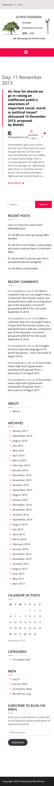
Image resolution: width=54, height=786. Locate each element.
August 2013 (20, 568)
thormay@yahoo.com (18, 137)
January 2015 (20, 499)
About (16, 411)
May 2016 (18, 450)
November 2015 (22, 480)
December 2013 (22, 554)
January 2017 (20, 430)
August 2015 (20, 495)
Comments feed (22, 689)
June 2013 (18, 573)
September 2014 (22, 519)
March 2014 (20, 539)
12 (15, 622)
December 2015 (22, 475)
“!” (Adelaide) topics (25, 226)
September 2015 (22, 490)
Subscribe (18, 742)
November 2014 (22, 509)
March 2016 (20, 460)
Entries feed (20, 684)
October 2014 (21, 514)
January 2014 (20, 549)
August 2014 (20, 524)
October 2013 (21, 563)
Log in (16, 679)
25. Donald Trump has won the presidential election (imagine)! (28, 260)
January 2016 (20, 470)
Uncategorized (21, 659)
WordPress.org (22, 693)
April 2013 (19, 583)
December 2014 (22, 504)
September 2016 (22, 435)
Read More (15, 183)
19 (15, 628)
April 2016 (19, 455)
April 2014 (19, 534)
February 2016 (21, 465)
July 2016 (18, 445)
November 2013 (22, 559)
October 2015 (21, 485)
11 (10, 622)
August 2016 (20, 440)
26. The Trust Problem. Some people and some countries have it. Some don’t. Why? (30, 248)
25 (10, 634)
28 (25, 634)
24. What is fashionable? (23, 268)
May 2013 (18, 578)
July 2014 (18, 529)
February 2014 (21, 544)
